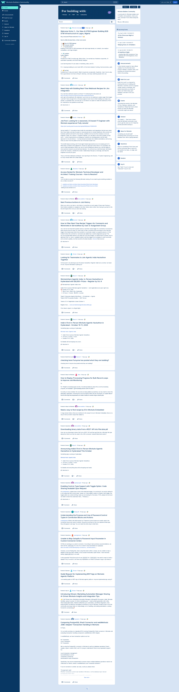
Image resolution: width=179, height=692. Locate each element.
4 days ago (80, 85)
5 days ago (81, 168)
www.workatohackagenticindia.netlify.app (81, 305)
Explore (134, 7)
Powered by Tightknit (9, 44)
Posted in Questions (66, 425)
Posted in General (65, 85)
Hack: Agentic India (70, 457)
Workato (63, 457)
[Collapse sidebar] (20, 7)
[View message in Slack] (92, 28)
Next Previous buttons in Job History (75, 202)
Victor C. (80, 36)
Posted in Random (65, 570)
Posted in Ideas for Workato (67, 198)
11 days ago (84, 535)
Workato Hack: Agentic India (68, 331)
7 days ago (84, 356)
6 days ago (80, 254)
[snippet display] (112, 21)
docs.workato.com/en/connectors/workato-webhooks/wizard (77, 95)
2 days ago (88, 27)
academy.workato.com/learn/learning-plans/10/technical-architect (80, 186)
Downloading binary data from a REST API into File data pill (84, 429)
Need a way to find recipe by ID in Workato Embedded (82, 410)
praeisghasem (65, 491)
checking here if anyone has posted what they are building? (85, 360)
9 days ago (83, 374)
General (95, 239)
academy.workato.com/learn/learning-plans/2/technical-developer (80, 184)
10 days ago (88, 406)
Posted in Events (65, 445)
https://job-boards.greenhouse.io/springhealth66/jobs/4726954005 (79, 126)
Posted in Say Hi (65, 27)
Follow (125, 7)
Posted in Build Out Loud (67, 356)
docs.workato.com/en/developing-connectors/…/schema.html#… (78, 547)
